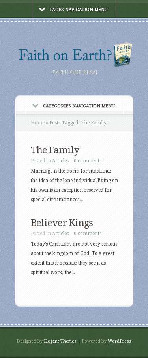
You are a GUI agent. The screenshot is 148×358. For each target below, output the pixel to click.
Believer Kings (62, 223)
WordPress (119, 341)
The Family (55, 150)
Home (38, 123)
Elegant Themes (60, 341)
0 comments (87, 161)
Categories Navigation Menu (79, 106)
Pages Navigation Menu (79, 9)
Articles (60, 161)
